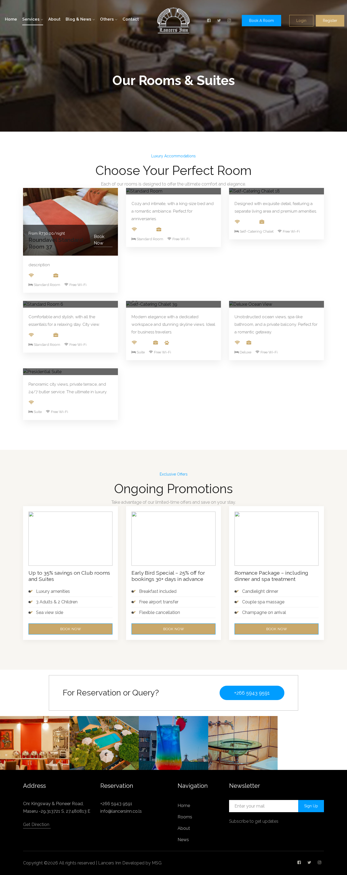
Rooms (185, 816)
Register (330, 20)
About (54, 19)
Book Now (99, 240)
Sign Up (311, 806)
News (183, 839)
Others (107, 19)
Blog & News (79, 19)
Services (31, 19)
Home (11, 19)
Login (301, 20)
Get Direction (36, 824)
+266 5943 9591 (252, 693)
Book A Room (261, 20)
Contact (131, 19)
